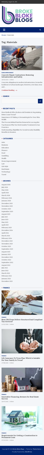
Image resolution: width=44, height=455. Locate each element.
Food (3, 153)
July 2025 (5, 217)
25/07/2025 (5, 401)
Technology (6, 172)
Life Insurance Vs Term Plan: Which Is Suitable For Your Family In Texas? (21, 359)
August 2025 (6, 214)
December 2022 (7, 257)
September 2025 (7, 211)
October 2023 (6, 246)
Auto (3, 142)
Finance (4, 150)
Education (5, 148)
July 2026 (5, 187)
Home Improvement (8, 72)
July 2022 (5, 268)
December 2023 (7, 241)
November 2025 (7, 206)
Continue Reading (8, 90)
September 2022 (7, 262)
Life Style (5, 166)
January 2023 (6, 254)
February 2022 (7, 276)
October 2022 (6, 260)
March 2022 (6, 273)
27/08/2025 (5, 363)
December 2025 (7, 203)
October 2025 (6, 209)
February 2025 (7, 227)
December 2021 (7, 281)
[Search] (40, 101)
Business (5, 145)
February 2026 (7, 198)
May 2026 (5, 190)
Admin (12, 80)
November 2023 (7, 244)
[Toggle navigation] (4, 29)
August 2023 (6, 252)
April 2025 (5, 225)
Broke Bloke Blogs (18, 449)
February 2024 (7, 238)
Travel (4, 174)
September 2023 (7, 249)
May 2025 (5, 222)
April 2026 (5, 193)
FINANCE (6, 288)
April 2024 (5, 233)
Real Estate (5, 169)
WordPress (28, 452)
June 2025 (5, 219)
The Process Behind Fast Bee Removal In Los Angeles (20, 122)
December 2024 (7, 230)
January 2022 (6, 279)
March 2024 (6, 236)
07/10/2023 (5, 440)
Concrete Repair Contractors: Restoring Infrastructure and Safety (18, 76)
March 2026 (6, 195)
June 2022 (5, 270)
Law (3, 164)
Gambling (5, 156)
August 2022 (6, 265)
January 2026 (6, 201)
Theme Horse (37, 449)
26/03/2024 (5, 80)
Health (4, 158)
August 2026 (6, 185)
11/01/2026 (5, 324)
